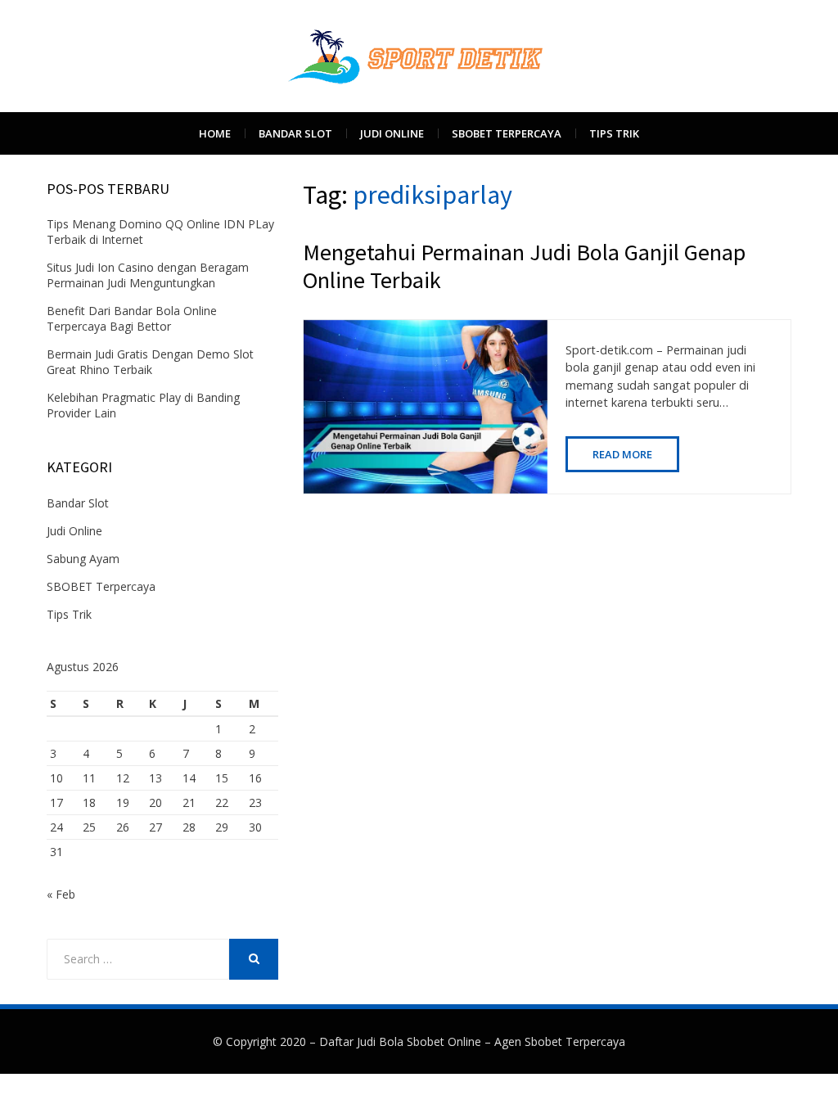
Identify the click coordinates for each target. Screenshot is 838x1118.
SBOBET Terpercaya (506, 133)
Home (215, 133)
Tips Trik (614, 133)
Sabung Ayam (83, 558)
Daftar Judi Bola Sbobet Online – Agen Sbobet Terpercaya (472, 1041)
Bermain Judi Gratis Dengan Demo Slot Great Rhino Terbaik (150, 361)
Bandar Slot (295, 133)
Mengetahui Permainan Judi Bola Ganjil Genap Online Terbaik (524, 266)
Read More (622, 454)
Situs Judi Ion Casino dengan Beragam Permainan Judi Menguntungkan (148, 275)
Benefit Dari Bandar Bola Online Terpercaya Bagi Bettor (132, 318)
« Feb (61, 894)
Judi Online (392, 133)
